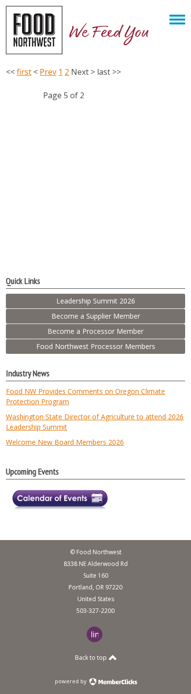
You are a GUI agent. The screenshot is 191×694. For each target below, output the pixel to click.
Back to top (91, 657)
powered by (71, 681)
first (24, 71)
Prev (48, 71)
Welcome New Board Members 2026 (65, 442)
